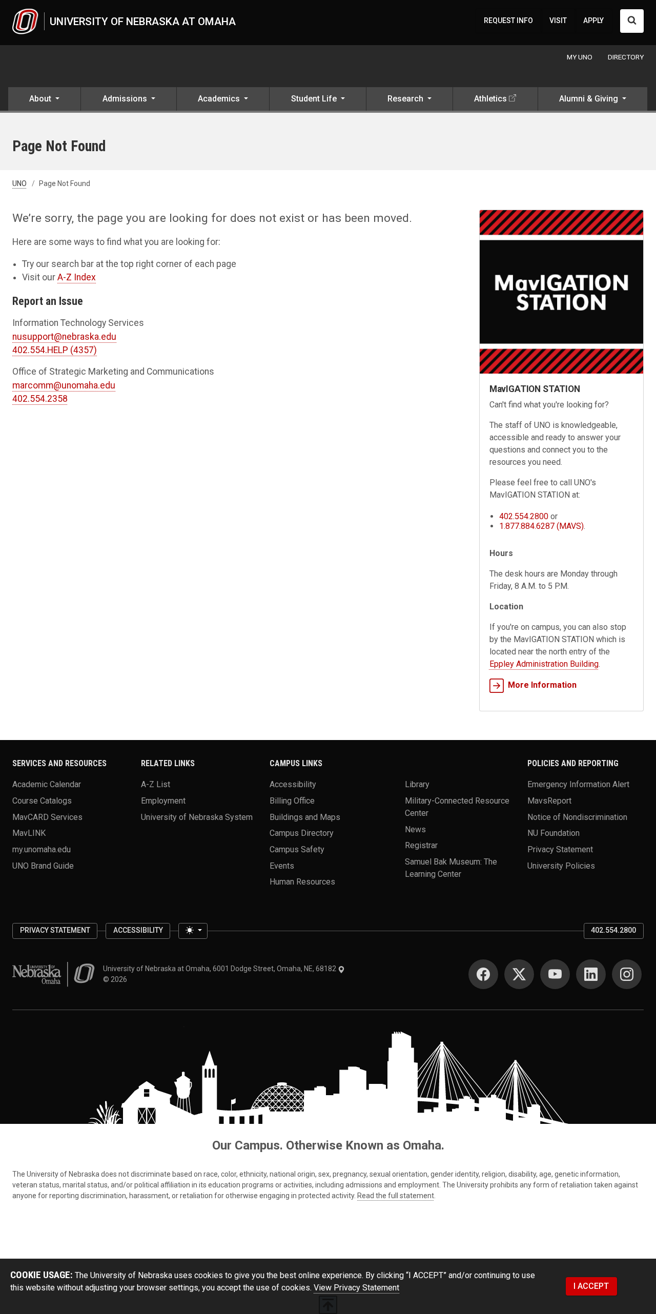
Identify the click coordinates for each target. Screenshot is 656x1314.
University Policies (561, 865)
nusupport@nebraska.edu (64, 337)
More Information (542, 685)
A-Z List (155, 784)
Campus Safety (297, 849)
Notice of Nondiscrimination (577, 817)
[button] (44, 100)
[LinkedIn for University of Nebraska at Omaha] (591, 974)
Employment (163, 801)
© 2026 (116, 979)
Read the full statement (395, 1196)
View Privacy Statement (356, 1287)
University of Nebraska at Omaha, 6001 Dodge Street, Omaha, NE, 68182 (220, 968)
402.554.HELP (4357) (54, 350)
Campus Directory (302, 833)
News (415, 829)
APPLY (593, 20)
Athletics (490, 99)
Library (417, 784)
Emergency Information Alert (578, 784)
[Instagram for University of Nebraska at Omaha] (627, 974)
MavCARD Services (47, 817)
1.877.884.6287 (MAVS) (541, 526)
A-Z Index (76, 277)
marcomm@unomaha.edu (63, 385)
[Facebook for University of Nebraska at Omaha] (483, 974)
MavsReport (549, 801)
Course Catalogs (42, 801)
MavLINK (29, 833)
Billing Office (292, 801)
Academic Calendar (46, 784)
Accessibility (293, 784)
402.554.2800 (523, 516)
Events (282, 865)
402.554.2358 (40, 399)
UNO (19, 183)
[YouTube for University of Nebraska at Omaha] (555, 974)
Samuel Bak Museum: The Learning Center (451, 868)
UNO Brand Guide (43, 865)
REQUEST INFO (508, 20)
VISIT (558, 20)
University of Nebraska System (197, 817)
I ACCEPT (591, 1286)
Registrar (421, 845)
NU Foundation (553, 833)
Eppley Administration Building (544, 664)
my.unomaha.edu (41, 849)
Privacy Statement (560, 849)
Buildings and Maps (305, 817)
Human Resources (302, 882)
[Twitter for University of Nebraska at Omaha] (519, 974)
